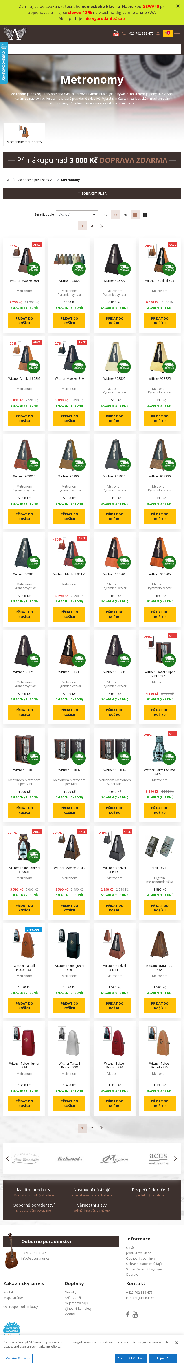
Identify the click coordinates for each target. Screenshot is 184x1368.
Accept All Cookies (131, 1358)
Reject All (163, 1358)
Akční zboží (73, 1297)
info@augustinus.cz (35, 1258)
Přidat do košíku (24, 320)
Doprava (132, 1274)
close (178, 6)
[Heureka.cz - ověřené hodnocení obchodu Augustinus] (11, 1330)
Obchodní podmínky (140, 1258)
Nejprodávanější (76, 1303)
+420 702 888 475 (34, 1253)
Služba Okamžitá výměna (144, 1269)
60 (125, 215)
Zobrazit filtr (94, 193)
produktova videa (138, 1253)
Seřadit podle (44, 214)
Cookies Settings (18, 1358)
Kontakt (9, 1292)
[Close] (177, 1343)
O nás (130, 1247)
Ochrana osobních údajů (144, 1264)
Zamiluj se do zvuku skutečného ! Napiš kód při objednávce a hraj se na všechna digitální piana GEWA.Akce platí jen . (92, 12)
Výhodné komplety (78, 1308)
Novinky (70, 1292)
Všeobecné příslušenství (35, 180)
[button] (9, 1159)
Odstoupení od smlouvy (20, 1306)
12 (105, 215)
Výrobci (70, 1314)
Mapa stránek (13, 1297)
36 (115, 215)
